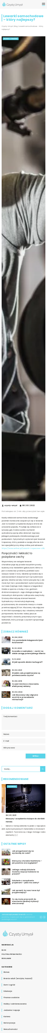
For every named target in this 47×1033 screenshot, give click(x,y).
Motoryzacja (9, 1023)
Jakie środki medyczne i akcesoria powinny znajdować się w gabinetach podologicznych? (18, 917)
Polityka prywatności (12, 954)
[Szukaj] (42, 769)
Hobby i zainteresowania (15, 1004)
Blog (4, 950)
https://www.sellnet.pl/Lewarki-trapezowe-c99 (23, 548)
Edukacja (8, 991)
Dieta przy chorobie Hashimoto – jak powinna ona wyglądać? (27, 862)
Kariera (7, 1016)
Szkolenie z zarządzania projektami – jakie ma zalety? (25, 882)
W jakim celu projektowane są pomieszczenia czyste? (26, 674)
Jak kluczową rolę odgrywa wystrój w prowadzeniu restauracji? (25, 697)
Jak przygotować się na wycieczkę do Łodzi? (23, 852)
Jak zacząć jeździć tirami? (13, 914)
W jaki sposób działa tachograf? (27, 662)
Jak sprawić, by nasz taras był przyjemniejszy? (26, 891)
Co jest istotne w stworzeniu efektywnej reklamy (25, 685)
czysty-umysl (10, 505)
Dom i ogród (9, 985)
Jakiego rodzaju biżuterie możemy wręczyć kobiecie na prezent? (25, 872)
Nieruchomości (10, 1029)
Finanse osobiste (11, 997)
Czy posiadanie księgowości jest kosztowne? (27, 641)
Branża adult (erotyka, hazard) (18, 978)
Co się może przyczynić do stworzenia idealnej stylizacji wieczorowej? (25, 901)
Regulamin (6, 958)
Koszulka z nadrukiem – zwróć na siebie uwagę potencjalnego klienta (28, 652)
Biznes (6, 972)
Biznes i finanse (10, 39)
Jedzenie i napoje (12, 1010)
